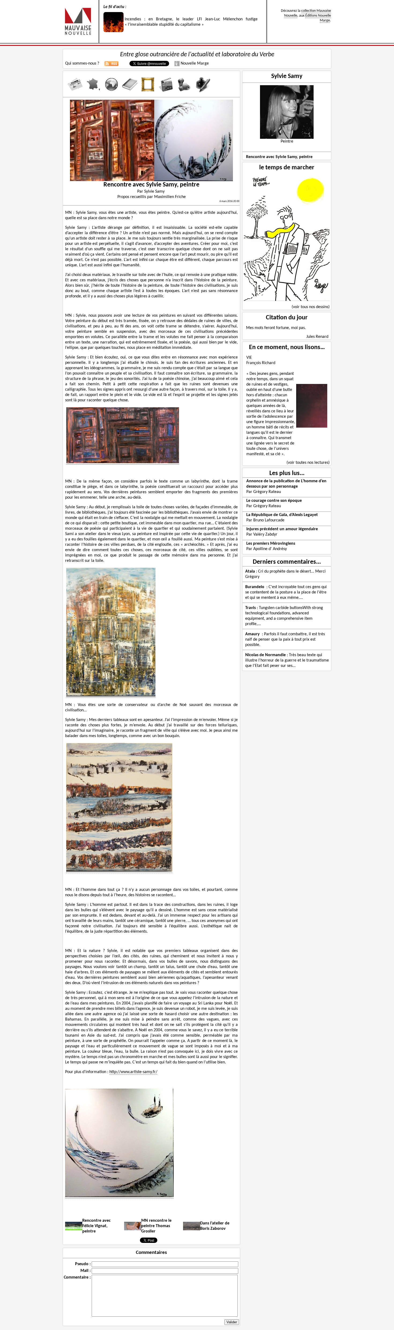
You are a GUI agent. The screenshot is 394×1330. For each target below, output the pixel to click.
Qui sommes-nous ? (82, 63)
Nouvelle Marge (194, 63)
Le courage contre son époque (274, 501)
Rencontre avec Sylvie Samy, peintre (279, 157)
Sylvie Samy (286, 76)
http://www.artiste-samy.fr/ (133, 1072)
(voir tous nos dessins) (311, 307)
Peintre (287, 141)
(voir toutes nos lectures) (308, 463)
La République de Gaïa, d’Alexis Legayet (282, 515)
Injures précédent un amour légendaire (282, 529)
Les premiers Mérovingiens (270, 543)
